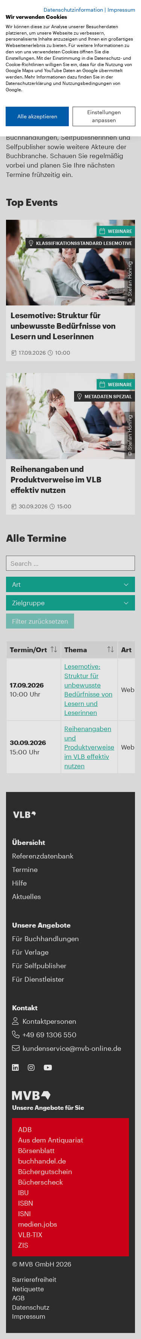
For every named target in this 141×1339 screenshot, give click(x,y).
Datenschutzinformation (73, 9)
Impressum (121, 9)
